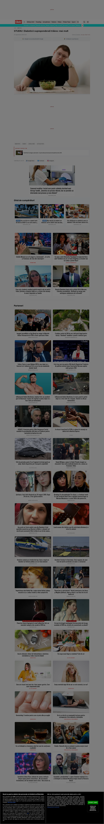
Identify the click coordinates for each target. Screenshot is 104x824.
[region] (52, 808)
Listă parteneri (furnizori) (53, 807)
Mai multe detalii (11, 802)
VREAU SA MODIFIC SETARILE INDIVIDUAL (93, 808)
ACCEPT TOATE (92, 802)
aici (28, 813)
